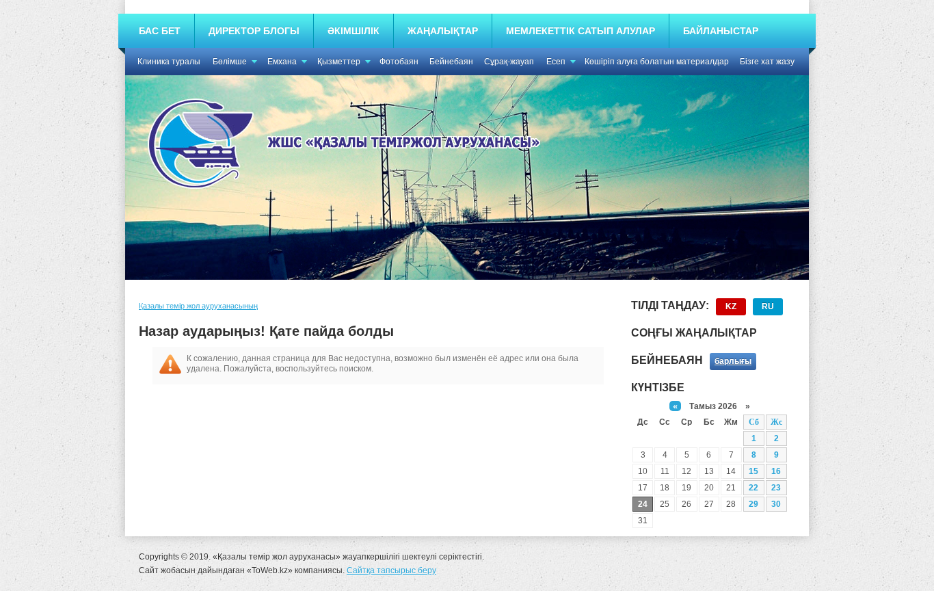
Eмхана (282, 61)
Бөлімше (230, 61)
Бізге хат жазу (767, 61)
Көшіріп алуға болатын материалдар (657, 61)
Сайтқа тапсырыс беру (391, 570)
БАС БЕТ (160, 30)
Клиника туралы (168, 61)
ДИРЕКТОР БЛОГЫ (254, 30)
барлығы (733, 361)
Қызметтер (338, 61)
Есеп (555, 61)
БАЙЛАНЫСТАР (720, 30)
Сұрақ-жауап (509, 61)
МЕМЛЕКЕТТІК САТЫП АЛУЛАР (580, 30)
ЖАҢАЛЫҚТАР (443, 30)
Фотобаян (398, 61)
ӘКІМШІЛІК (353, 30)
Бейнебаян (451, 61)
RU (768, 306)
